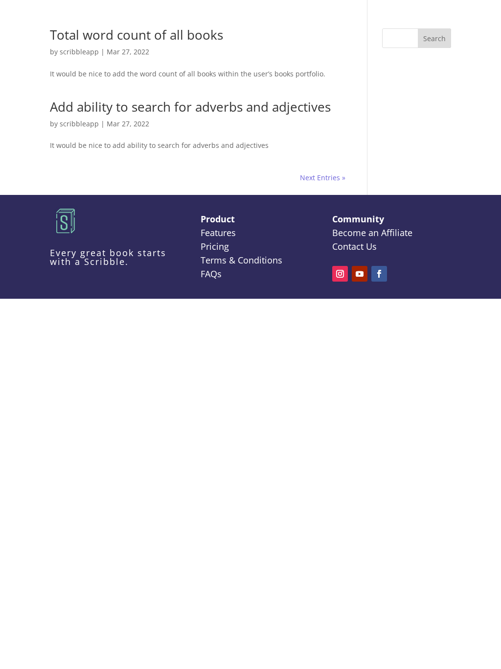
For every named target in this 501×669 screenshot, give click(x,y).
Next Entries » (322, 177)
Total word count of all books (136, 35)
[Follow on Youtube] (359, 274)
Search (434, 38)
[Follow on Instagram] (340, 274)
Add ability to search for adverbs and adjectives (190, 107)
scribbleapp (79, 51)
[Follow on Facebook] (379, 274)
